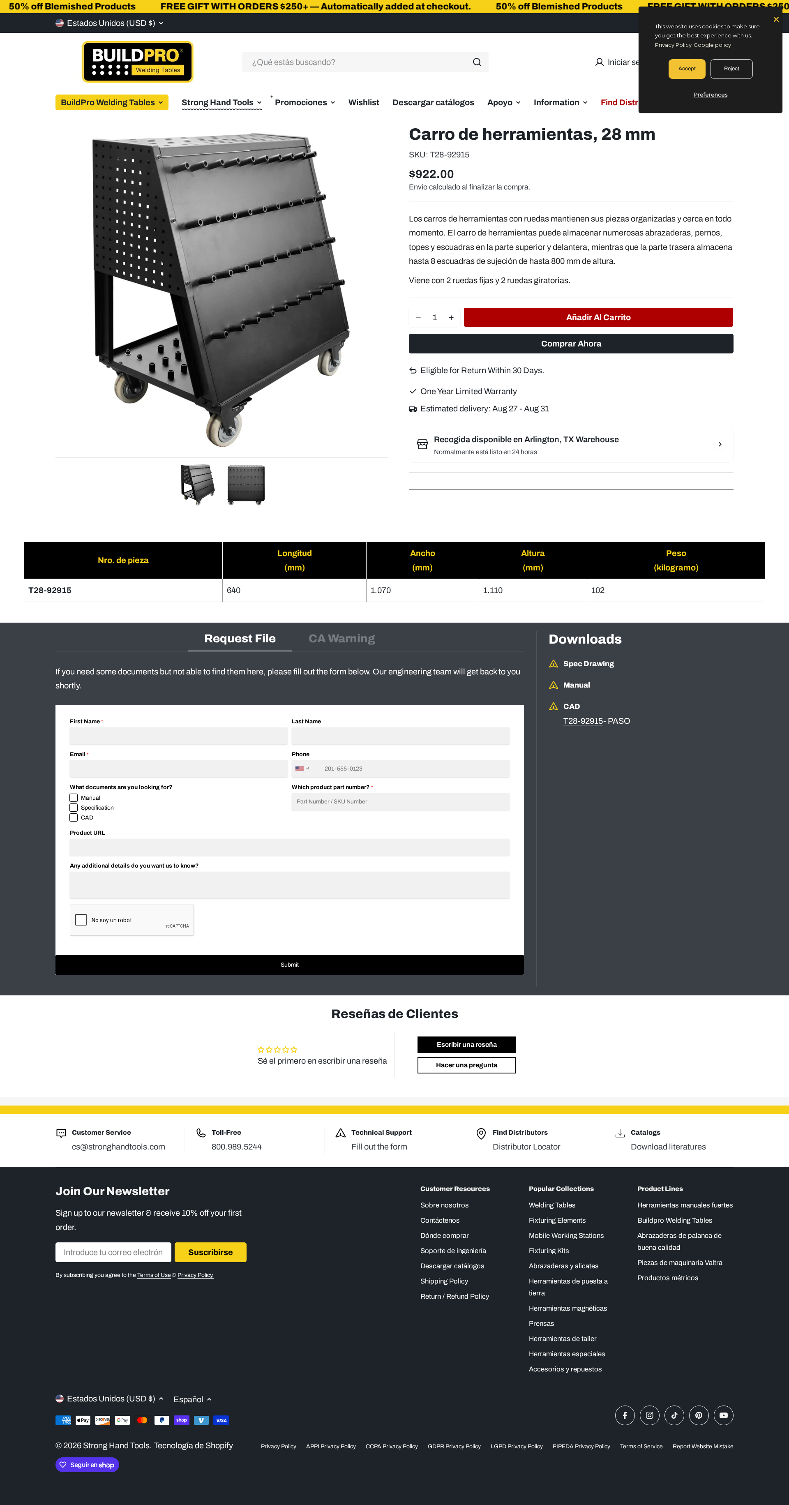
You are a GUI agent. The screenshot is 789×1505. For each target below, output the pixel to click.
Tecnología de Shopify (193, 1445)
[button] (198, 485)
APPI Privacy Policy (331, 1446)
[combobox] (365, 62)
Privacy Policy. (196, 1275)
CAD (87, 818)
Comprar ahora (571, 344)
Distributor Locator (527, 1146)
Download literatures (668, 1146)
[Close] (776, 18)
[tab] (240, 641)
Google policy (712, 45)
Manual (90, 798)
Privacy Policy (278, 1446)
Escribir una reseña (467, 1044)
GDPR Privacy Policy (454, 1446)
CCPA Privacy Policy (392, 1446)
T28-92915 (583, 720)
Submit (290, 965)
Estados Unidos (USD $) (111, 23)
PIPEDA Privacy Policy (581, 1446)
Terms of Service (641, 1446)
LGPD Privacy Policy (517, 1446)
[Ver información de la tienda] (720, 444)
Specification (97, 808)
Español (188, 1399)
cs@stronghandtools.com (118, 1146)
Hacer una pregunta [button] (466, 1065)
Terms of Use (154, 1275)
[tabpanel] (289, 820)
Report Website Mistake (703, 1446)
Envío (418, 187)
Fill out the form (379, 1146)
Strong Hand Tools (116, 1445)
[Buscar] (477, 62)
